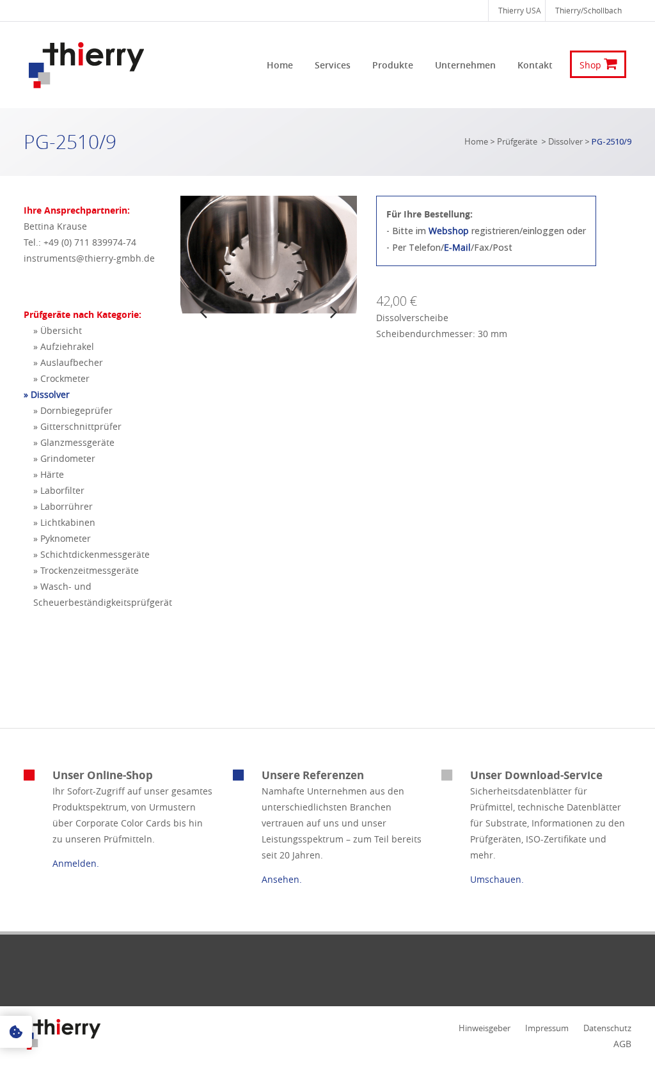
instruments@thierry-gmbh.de (89, 258)
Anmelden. (75, 863)
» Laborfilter (58, 490)
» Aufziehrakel (63, 346)
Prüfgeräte (517, 141)
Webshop (449, 231)
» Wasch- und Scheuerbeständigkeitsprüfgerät (102, 594)
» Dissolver (47, 394)
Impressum (547, 1028)
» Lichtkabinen (64, 522)
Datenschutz (607, 1028)
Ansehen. (282, 879)
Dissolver (565, 141)
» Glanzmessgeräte (73, 442)
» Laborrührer (63, 506)
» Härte (48, 474)
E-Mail (457, 247)
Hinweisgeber (484, 1028)
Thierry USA (519, 10)
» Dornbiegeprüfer (73, 410)
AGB (622, 1044)
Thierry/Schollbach (588, 10)
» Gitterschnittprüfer (77, 426)
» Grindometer (64, 458)
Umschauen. (497, 879)
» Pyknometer (62, 538)
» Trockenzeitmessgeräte (86, 570)
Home (476, 141)
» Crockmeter (61, 378)
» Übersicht (57, 330)
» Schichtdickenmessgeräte (91, 554)
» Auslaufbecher (68, 362)
